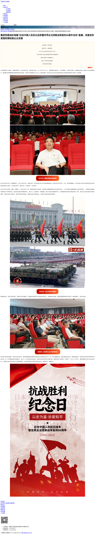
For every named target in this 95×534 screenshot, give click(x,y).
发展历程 (8, 12)
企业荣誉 (8, 10)
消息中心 (5, 31)
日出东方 (5, 7)
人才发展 (5, 22)
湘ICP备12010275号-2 (27, 532)
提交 (15, 24)
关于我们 (8, 8)
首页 (4, 5)
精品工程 (5, 18)
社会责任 (5, 17)
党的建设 (5, 15)
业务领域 (5, 20)
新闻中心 (5, 13)
